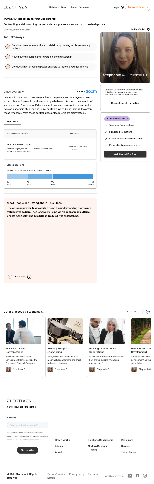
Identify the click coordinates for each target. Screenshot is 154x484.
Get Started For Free (125, 154)
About (58, 452)
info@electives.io (114, 476)
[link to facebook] (137, 476)
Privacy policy (76, 474)
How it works (62, 440)
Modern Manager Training (97, 448)
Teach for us (128, 452)
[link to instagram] (145, 476)
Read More (12, 121)
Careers (125, 446)
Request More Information (125, 103)
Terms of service (56, 474)
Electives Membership (100, 440)
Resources (127, 440)
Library (59, 446)
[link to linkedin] (130, 476)
